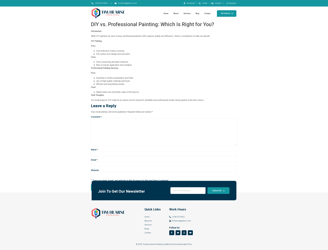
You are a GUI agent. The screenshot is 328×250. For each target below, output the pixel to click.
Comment (96, 117)
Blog (197, 13)
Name (94, 150)
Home (166, 13)
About (175, 13)
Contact (207, 13)
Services (187, 13)
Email (94, 160)
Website (95, 170)
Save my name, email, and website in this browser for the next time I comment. (131, 181)
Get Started (225, 13)
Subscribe (217, 190)
